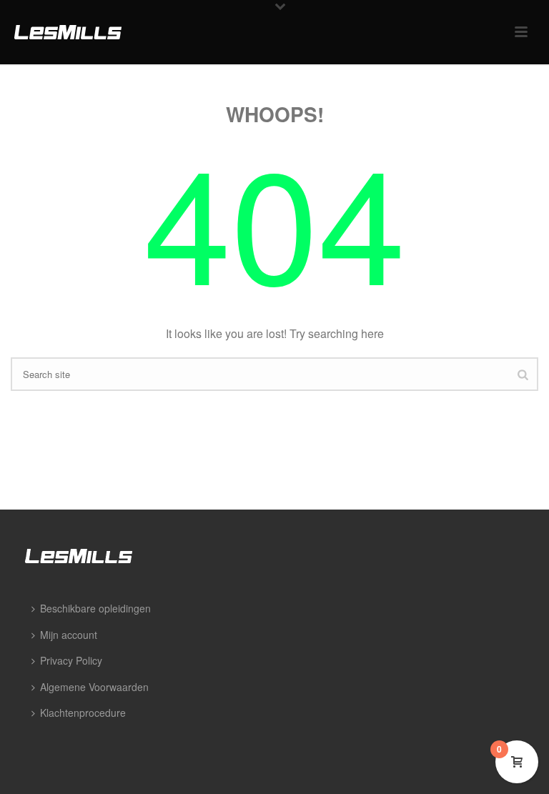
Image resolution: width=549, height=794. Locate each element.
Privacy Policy (71, 660)
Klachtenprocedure (83, 712)
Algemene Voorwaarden (94, 687)
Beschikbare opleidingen (95, 608)
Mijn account (68, 634)
